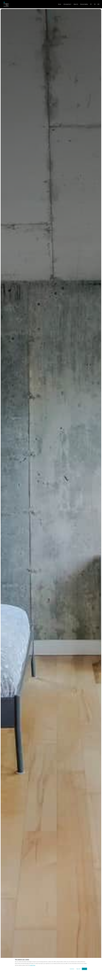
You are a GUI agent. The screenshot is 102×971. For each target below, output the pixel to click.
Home (59, 4)
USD (98, 4)
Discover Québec (84, 4)
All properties (67, 4)
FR (90, 4)
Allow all (84, 968)
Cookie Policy (32, 965)
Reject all (78, 968)
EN (94, 4)
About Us (76, 4)
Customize (72, 968)
